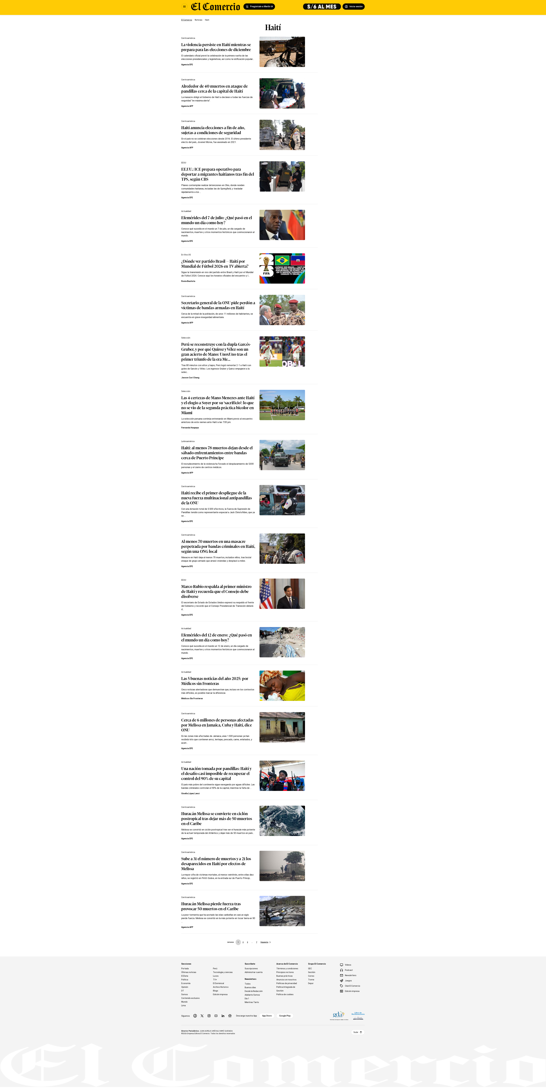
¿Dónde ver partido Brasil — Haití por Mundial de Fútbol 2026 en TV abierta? (215, 263)
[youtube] (216, 1015)
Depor (311, 983)
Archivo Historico (220, 987)
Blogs (215, 991)
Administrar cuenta (253, 972)
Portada (185, 968)
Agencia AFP (187, 106)
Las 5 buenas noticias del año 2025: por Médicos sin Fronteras (214, 680)
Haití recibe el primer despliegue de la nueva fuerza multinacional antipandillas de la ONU (216, 497)
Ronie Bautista (188, 281)
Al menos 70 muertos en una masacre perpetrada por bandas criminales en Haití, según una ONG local (218, 546)
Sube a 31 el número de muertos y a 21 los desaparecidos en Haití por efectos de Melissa (216, 863)
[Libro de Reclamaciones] (358, 1015)
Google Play (284, 1016)
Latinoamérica (188, 441)
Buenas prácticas (284, 976)
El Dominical (218, 983)
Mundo (184, 1002)
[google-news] (230, 1015)
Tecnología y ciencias (223, 972)
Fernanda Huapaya (190, 428)
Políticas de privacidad (286, 983)
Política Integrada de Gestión (285, 989)
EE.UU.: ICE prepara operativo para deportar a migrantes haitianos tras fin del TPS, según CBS (217, 174)
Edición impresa (220, 994)
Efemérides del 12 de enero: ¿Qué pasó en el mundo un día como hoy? (216, 637)
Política (184, 979)
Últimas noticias (188, 972)
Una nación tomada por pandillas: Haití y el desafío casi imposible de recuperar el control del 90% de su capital (216, 773)
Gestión (311, 972)
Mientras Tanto (252, 1002)
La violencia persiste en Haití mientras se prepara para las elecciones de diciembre (216, 46)
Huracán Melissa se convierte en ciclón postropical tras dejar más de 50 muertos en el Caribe (216, 818)
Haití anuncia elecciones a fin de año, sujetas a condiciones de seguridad (213, 129)
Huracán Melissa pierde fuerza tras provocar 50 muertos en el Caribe (211, 906)
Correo (311, 976)
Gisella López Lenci (190, 793)
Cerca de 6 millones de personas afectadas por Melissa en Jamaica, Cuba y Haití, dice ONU (217, 725)
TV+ (215, 979)
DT (182, 991)
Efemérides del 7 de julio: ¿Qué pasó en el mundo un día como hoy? (216, 219)
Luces (216, 976)
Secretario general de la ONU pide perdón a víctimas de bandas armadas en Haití (218, 305)
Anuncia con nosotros (286, 979)
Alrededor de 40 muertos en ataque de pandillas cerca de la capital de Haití (214, 88)
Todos (248, 984)
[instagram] (209, 1015)
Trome (311, 979)
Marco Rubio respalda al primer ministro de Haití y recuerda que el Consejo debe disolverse (216, 591)
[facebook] (195, 1015)
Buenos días (250, 987)
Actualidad (186, 211)
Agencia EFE (187, 64)
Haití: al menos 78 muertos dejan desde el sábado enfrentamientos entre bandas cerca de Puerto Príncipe (217, 452)
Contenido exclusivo (190, 998)
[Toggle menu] (184, 6)
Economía (185, 983)
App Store (267, 1016)
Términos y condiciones (287, 968)
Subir (355, 1032)
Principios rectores (285, 972)
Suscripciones (251, 968)
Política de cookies (284, 994)
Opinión (184, 987)
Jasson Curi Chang (190, 377)
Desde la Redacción (254, 991)
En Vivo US (186, 255)
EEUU (183, 163)
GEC (310, 968)
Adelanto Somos (252, 995)
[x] (202, 1015)
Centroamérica (188, 38)
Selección (185, 338)
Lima (183, 1005)
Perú (215, 968)
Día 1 (247, 998)
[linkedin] (223, 1015)
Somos (184, 994)
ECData (184, 976)
